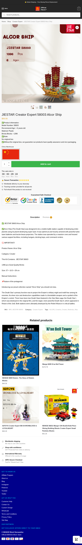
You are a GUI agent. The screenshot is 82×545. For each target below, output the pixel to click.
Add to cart (45, 164)
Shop (9, 21)
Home (4, 21)
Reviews (46, 217)
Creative (58, 309)
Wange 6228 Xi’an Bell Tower (53, 364)
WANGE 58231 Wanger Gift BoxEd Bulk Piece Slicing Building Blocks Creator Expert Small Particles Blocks (59, 428)
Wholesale (5, 511)
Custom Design (7, 508)
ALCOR (52, 309)
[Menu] (3, 9)
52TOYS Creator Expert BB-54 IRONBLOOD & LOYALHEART (19, 427)
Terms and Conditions (9, 514)
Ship (76, 309)
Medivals (71, 309)
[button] (76, 539)
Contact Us (6, 504)
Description (35, 217)
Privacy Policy (7, 517)
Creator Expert (17, 21)
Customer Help (7, 501)
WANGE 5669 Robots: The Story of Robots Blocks (18, 379)
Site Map (5, 520)
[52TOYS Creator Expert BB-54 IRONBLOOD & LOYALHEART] (20, 404)
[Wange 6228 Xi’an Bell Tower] (60, 343)
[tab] (35, 215)
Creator (64, 309)
